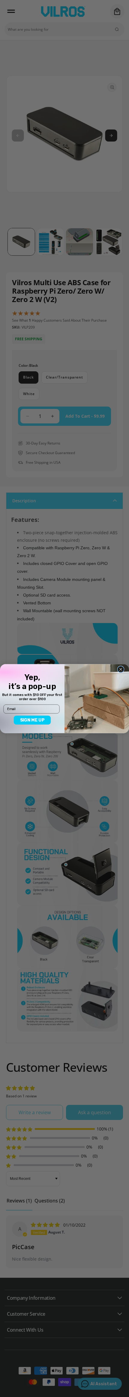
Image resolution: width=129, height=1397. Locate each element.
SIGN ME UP (32, 719)
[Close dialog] (121, 669)
